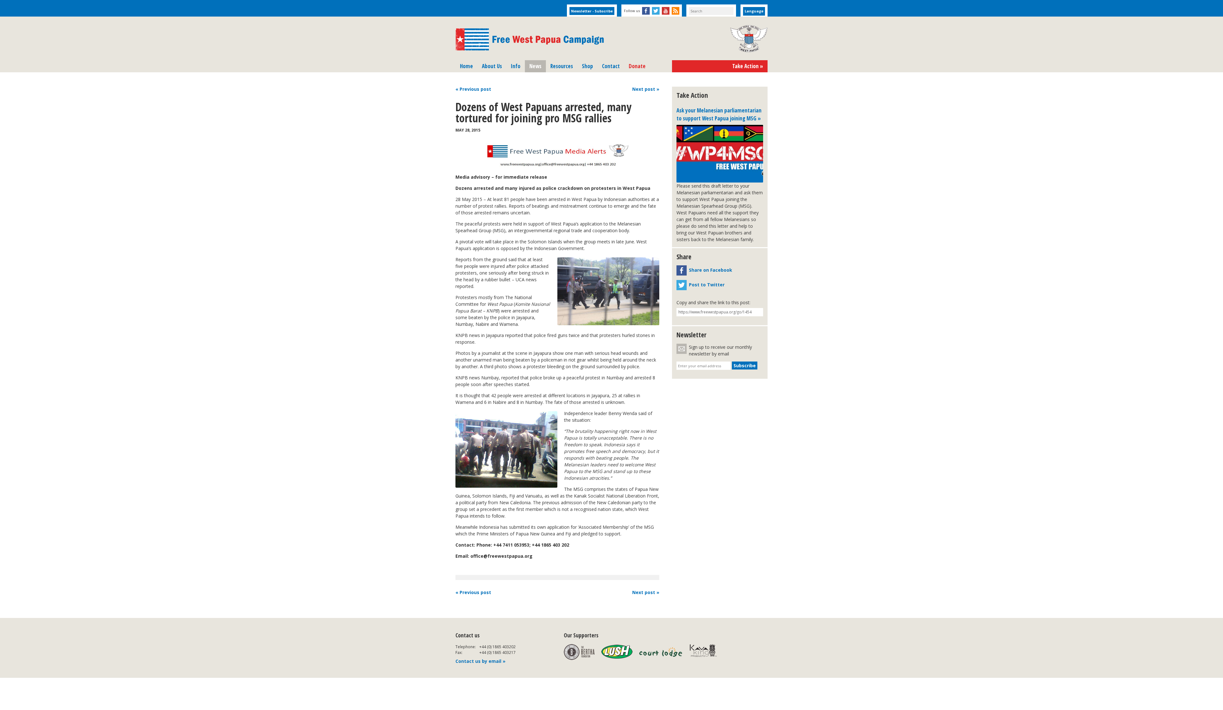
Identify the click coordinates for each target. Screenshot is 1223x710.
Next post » (645, 592)
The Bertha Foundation (579, 652)
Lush (617, 652)
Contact (611, 66)
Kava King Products (706, 652)
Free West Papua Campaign (529, 39)
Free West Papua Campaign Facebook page (646, 11)
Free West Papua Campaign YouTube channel (665, 11)
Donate (637, 66)
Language (754, 11)
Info (515, 66)
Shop (587, 66)
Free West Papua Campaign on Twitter (656, 11)
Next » (645, 89)
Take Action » (747, 66)
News (535, 66)
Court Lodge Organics (661, 652)
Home (466, 66)
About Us (492, 66)
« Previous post (473, 592)
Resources (561, 66)
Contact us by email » (480, 661)
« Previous (473, 89)
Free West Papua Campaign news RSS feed (675, 11)
